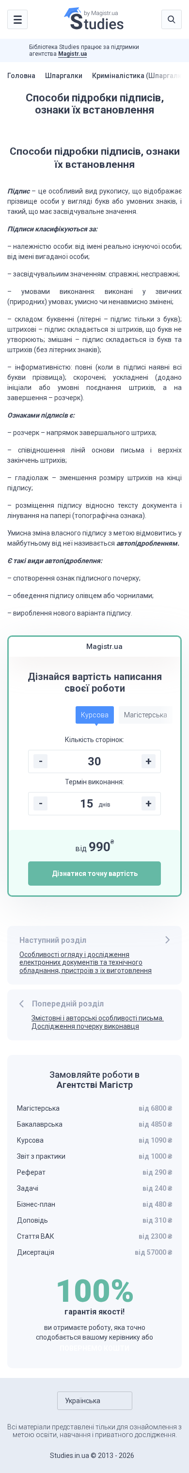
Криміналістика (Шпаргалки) (140, 76)
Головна (21, 76)
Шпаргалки (63, 76)
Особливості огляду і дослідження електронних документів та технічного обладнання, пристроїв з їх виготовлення (85, 963)
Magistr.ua (72, 53)
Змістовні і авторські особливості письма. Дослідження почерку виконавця (98, 1022)
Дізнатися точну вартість (95, 873)
